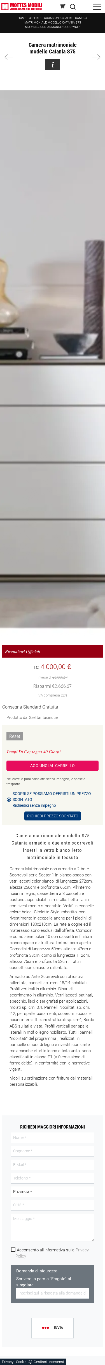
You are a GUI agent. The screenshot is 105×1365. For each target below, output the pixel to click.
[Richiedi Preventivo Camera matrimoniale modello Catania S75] (52, 64)
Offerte (35, 18)
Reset (14, 736)
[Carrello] (63, 6)
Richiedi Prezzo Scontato (52, 816)
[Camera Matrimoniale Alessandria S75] (94, 57)
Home (22, 18)
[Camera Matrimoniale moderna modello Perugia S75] (10, 57)
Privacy (7, 1362)
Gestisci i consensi (49, 1362)
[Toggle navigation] (97, 6)
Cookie (21, 1362)
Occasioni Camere (58, 18)
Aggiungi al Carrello (52, 765)
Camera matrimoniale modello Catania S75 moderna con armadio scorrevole (56, 22)
